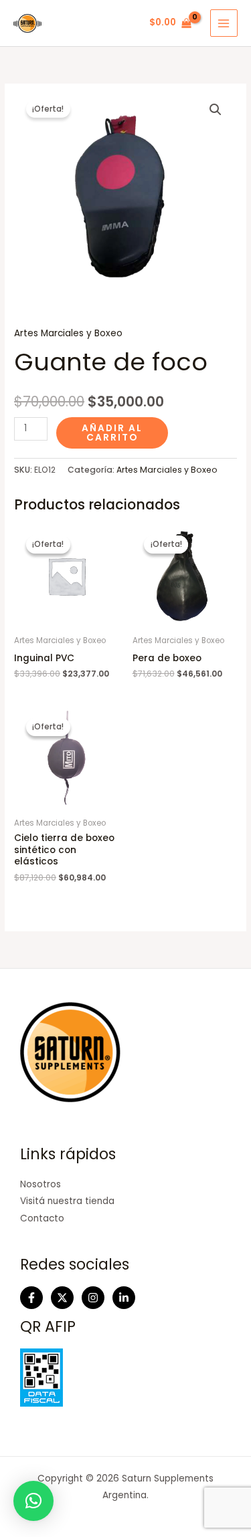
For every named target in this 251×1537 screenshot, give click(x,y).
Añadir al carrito (112, 433)
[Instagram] (93, 1297)
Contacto (42, 1218)
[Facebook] (31, 1297)
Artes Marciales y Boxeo (68, 333)
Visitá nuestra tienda (67, 1201)
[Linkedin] (123, 1297)
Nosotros (40, 1184)
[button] (215, 110)
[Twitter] (62, 1297)
